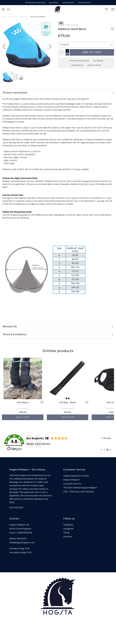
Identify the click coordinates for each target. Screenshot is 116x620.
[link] (58, 442)
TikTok (66, 532)
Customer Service (72, 483)
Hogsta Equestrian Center (76, 475)
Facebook (68, 524)
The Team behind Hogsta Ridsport (80, 487)
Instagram (68, 528)
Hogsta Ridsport (71, 479)
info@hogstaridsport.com (22, 542)
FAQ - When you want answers (78, 491)
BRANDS (13, 17)
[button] (86, 45)
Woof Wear (23, 17)
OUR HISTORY (16, 507)
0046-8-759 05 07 (18, 538)
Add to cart (92, 52)
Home (4, 17)
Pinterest (67, 536)
